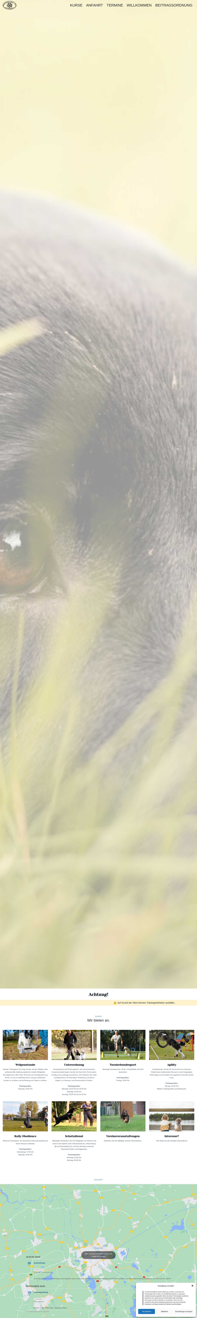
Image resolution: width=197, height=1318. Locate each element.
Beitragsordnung (173, 5)
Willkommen (139, 5)
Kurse (76, 5)
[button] (192, 1286)
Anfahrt (94, 5)
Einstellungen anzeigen (183, 1311)
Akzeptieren (146, 1311)
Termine (115, 5)
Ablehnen (164, 1311)
